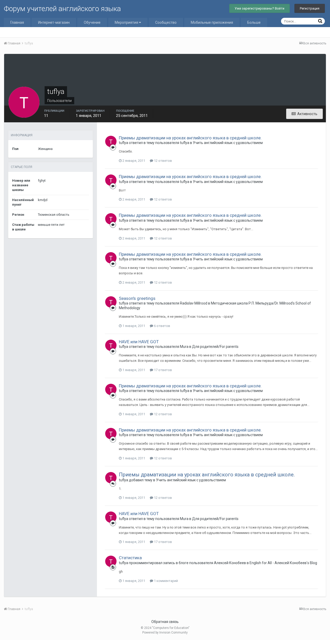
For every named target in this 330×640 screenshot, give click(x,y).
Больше (254, 22)
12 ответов (162, 161)
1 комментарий (165, 581)
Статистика (130, 557)
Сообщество (166, 22)
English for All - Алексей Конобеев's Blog (283, 563)
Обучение (92, 22)
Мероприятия (127, 22)
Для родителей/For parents (215, 347)
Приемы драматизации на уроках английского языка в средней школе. (190, 137)
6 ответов (161, 326)
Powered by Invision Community (165, 632)
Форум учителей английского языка (62, 8)
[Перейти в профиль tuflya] (111, 141)
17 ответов (162, 370)
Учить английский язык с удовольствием (228, 143)
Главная (17, 22)
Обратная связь (165, 622)
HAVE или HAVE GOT (139, 341)
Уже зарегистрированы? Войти (259, 8)
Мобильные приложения (212, 22)
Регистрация (309, 8)
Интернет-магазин (54, 22)
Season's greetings (137, 298)
